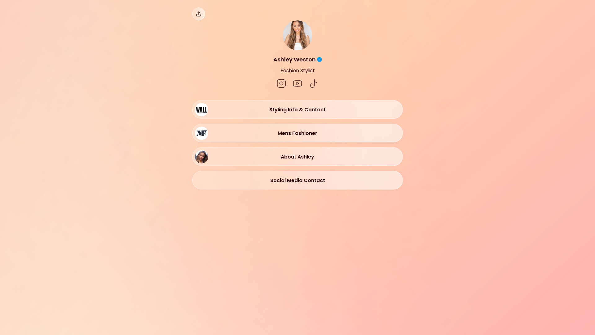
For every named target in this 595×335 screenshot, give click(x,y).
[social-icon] (281, 84)
